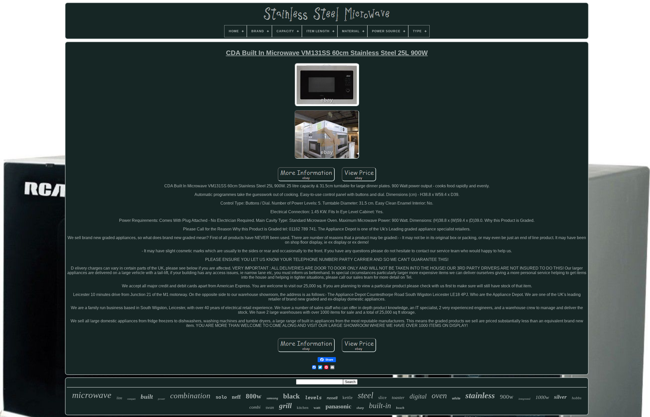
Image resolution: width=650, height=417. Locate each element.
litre (119, 398)
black (291, 396)
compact (131, 398)
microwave (91, 395)
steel (365, 395)
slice (382, 397)
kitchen (302, 408)
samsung (272, 398)
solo (221, 397)
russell (332, 398)
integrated (524, 398)
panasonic (338, 406)
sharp (360, 408)
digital (418, 396)
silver (560, 397)
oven (439, 395)
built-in (380, 405)
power (161, 398)
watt (317, 408)
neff (236, 397)
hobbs (576, 398)
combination (190, 395)
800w (254, 396)
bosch (400, 408)
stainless (480, 395)
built (147, 396)
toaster (398, 397)
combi (255, 407)
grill (285, 406)
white (456, 398)
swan (270, 407)
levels (313, 397)
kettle (348, 397)
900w (506, 397)
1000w (542, 397)
